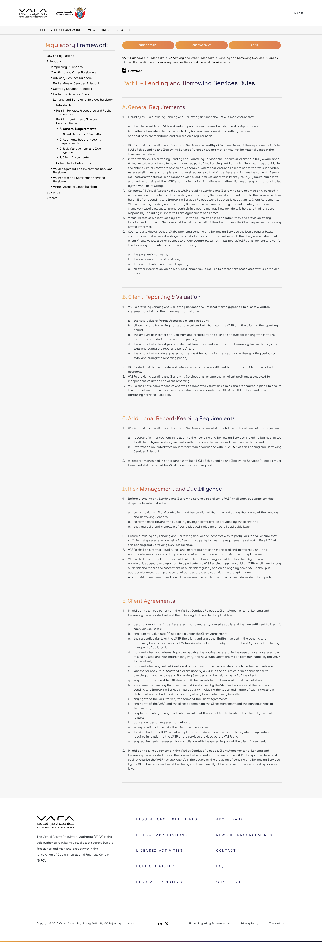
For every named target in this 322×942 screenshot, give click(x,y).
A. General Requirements (213, 62)
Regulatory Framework (60, 30)
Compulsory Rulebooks (66, 67)
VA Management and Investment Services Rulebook (82, 170)
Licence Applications (161, 835)
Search (123, 30)
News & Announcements (244, 835)
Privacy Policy (249, 923)
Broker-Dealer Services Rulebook (76, 83)
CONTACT (226, 850)
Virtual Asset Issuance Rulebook (76, 186)
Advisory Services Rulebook (73, 78)
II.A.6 (234, 447)
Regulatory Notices (160, 882)
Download (134, 71)
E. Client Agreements (74, 157)
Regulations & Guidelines (167, 819)
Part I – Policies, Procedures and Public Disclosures (84, 112)
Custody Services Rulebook (72, 89)
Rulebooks (156, 58)
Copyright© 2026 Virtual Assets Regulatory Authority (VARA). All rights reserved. (87, 923)
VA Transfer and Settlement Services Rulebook (79, 179)
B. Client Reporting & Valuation (81, 134)
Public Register (155, 866)
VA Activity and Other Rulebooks (191, 58)
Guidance (53, 192)
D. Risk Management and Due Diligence (80, 150)
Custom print (201, 45)
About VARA (229, 819)
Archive (52, 198)
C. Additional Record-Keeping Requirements (80, 141)
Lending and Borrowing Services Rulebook (248, 58)
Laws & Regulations (60, 56)
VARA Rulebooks (133, 58)
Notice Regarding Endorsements (209, 923)
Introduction (65, 105)
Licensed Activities (159, 850)
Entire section (148, 45)
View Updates (99, 30)
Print (254, 45)
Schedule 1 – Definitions (73, 163)
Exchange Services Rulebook (73, 94)
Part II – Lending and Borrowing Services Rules (159, 62)
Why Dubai (228, 882)
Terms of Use (277, 923)
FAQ (220, 866)
